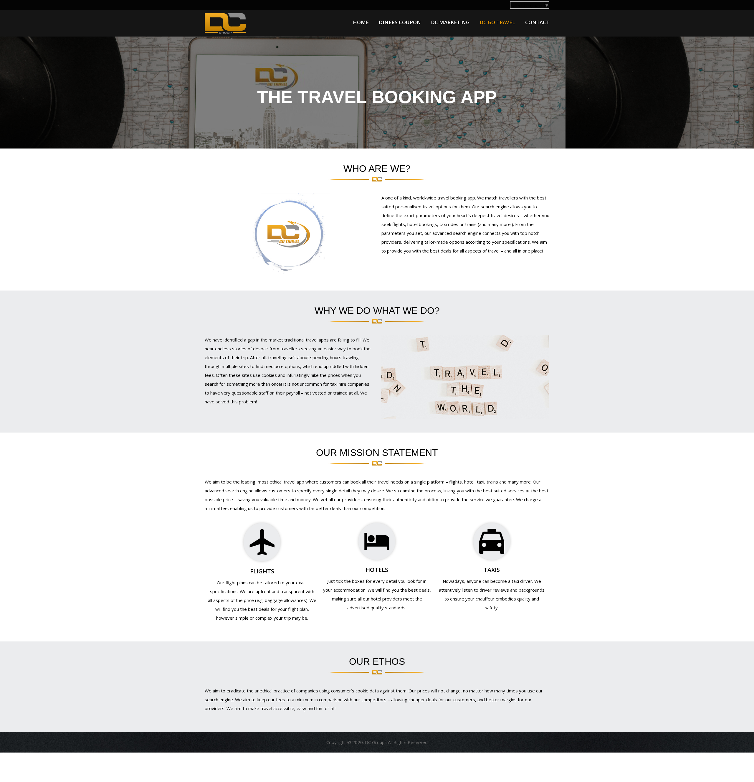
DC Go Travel (497, 22)
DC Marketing (450, 22)
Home (361, 22)
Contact (537, 22)
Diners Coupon (400, 22)
